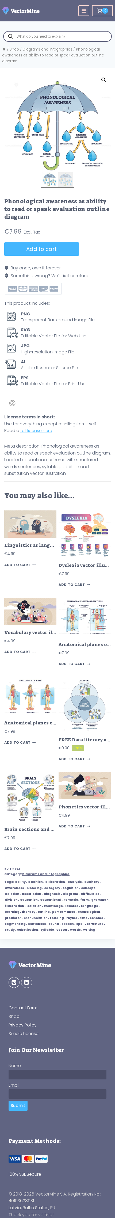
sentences (37, 924)
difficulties (89, 894)
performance (63, 912)
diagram (70, 894)
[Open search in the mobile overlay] (57, 36)
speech (68, 924)
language (89, 906)
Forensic (71, 900)
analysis (74, 882)
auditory (91, 882)
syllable (47, 929)
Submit (18, 1105)
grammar (99, 900)
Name (15, 1066)
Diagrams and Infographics (46, 874)
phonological (89, 912)
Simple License (24, 1033)
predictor (13, 918)
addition (35, 882)
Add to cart (41, 249)
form (84, 900)
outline (44, 912)
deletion (12, 894)
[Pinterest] (14, 982)
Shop (14, 1016)
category (52, 888)
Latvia (15, 1208)
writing (89, 929)
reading (57, 918)
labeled (72, 906)
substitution (27, 929)
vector (62, 929)
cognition (71, 888)
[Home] (4, 49)
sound (53, 924)
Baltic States (35, 1208)
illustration (14, 906)
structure (95, 924)
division (11, 900)
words (75, 929)
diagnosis (52, 894)
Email (14, 1085)
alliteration (55, 882)
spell (80, 924)
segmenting (15, 924)
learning (12, 912)
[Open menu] (83, 10)
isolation (33, 906)
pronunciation (36, 918)
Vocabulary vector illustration (40, 632)
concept (88, 888)
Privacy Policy (23, 1025)
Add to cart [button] (17, 565)
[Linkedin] (26, 982)
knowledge (53, 906)
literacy (28, 912)
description (31, 894)
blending (34, 888)
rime (83, 918)
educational (50, 900)
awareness (14, 888)
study (10, 929)
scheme (96, 918)
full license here (36, 430)
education (29, 900)
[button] (104, 80)
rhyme (71, 918)
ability (20, 882)
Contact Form (23, 1008)
